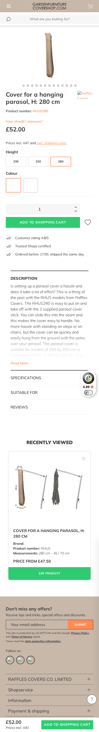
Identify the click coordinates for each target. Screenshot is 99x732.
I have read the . (34, 641)
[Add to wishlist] (81, 458)
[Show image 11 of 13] (67, 86)
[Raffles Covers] (85, 98)
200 (16, 161)
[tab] (49, 321)
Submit (80, 624)
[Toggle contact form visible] (92, 699)
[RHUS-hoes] (49, 56)
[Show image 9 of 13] (58, 86)
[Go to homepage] (49, 6)
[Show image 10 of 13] (62, 86)
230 (38, 161)
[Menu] (9, 6)
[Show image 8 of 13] (54, 86)
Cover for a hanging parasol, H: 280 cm (48, 533)
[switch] (88, 392)
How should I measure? (24, 121)
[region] (49, 56)
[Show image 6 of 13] (45, 86)
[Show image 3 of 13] (32, 86)
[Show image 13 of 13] (75, 86)
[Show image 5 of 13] (41, 86)
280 (61, 161)
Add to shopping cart (43, 222)
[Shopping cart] (90, 6)
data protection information (43, 641)
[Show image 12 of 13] (71, 86)
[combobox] (49, 19)
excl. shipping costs (51, 143)
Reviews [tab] (19, 407)
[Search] (8, 19)
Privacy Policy (80, 633)
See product (49, 573)
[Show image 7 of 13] (49, 86)
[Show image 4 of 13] (36, 86)
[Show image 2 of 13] (28, 86)
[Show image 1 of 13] (24, 86)
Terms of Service (21, 636)
